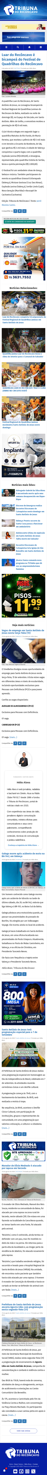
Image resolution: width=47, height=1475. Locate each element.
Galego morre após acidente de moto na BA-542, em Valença (23, 855)
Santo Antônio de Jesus (23, 1038)
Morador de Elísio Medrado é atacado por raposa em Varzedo (21, 1167)
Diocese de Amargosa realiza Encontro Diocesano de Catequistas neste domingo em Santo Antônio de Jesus (30, 510)
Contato (35, 1464)
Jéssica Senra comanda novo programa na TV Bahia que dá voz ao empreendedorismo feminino (29, 564)
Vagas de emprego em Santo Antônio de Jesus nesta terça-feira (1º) (23, 631)
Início (11, 1464)
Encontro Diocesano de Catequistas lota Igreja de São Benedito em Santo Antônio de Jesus (30, 549)
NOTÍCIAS (17, 68)
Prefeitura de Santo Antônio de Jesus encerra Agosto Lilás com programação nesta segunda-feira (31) (22, 1307)
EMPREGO (19, 636)
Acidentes (19, 859)
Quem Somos (18, 1464)
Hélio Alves (27, 1464)
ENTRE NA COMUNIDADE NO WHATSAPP (20, 222)
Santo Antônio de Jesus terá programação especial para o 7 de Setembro (19, 1032)
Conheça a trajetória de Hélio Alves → (23, 845)
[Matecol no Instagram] (23, 231)
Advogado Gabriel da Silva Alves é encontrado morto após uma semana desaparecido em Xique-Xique (30, 495)
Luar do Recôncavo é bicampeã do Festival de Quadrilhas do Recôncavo (22, 59)
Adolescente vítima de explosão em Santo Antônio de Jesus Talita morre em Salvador (30, 536)
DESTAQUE (19, 1171)
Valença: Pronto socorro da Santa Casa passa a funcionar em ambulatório (29, 524)
